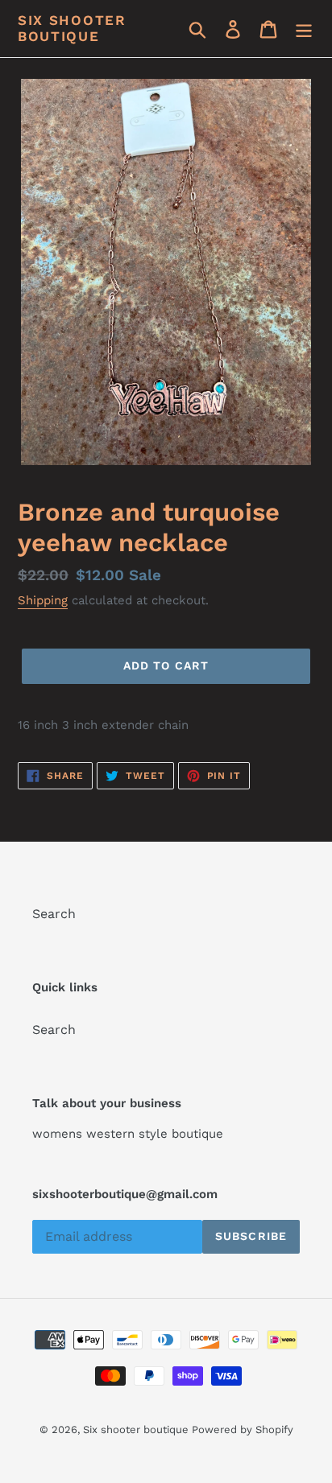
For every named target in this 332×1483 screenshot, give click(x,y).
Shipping (43, 600)
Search (54, 913)
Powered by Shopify (242, 1429)
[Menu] (304, 28)
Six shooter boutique (72, 28)
